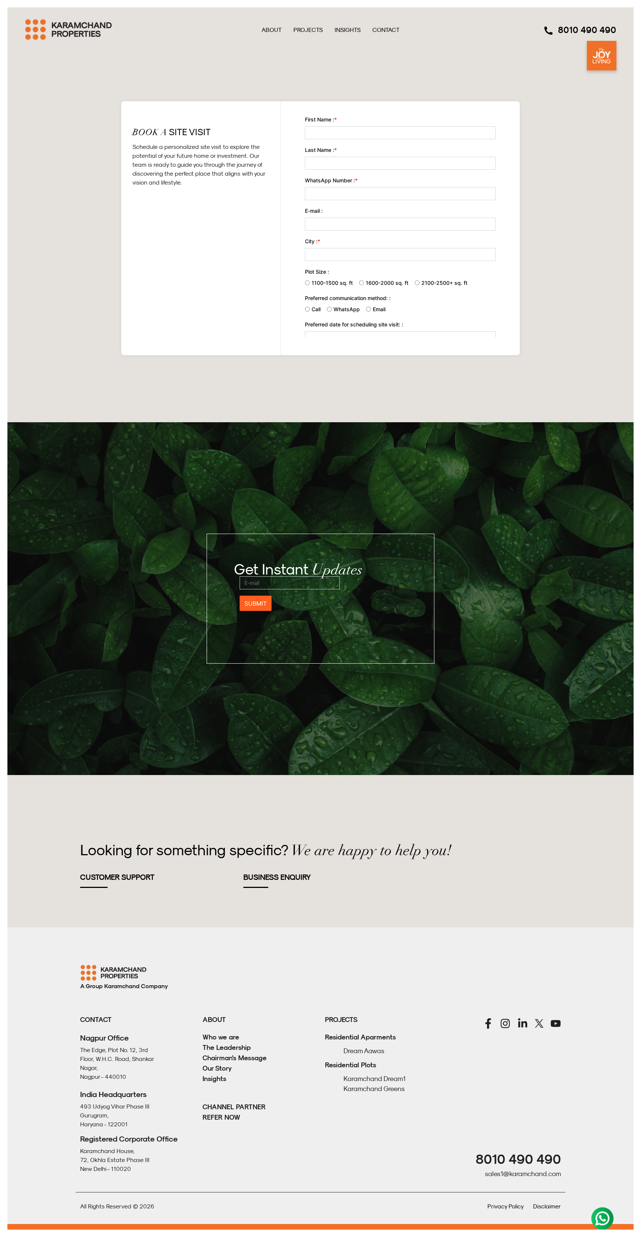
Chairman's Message (235, 1058)
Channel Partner (234, 1107)
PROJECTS (308, 29)
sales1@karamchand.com (523, 1174)
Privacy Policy (505, 1206)
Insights (214, 1079)
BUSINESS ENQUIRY (277, 877)
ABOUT (272, 29)
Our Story (217, 1068)
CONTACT (386, 29)
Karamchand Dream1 (374, 1079)
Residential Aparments (360, 1037)
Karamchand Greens (374, 1089)
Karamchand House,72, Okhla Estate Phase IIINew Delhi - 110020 (114, 1160)
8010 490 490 (587, 30)
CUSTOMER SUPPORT (117, 877)
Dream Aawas (363, 1051)
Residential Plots (350, 1065)
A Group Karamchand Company (124, 986)
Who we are (221, 1037)
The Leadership (227, 1047)
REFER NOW (221, 1117)
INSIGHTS (348, 29)
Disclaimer (547, 1206)
